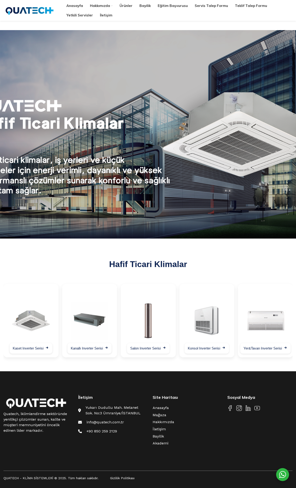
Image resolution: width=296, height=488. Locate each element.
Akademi (160, 443)
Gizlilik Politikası (122, 478)
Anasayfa (161, 408)
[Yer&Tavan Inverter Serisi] (265, 321)
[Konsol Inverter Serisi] (206, 321)
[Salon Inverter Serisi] (148, 321)
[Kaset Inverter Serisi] (31, 321)
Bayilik (158, 436)
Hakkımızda (163, 422)
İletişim (159, 429)
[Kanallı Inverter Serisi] (89, 321)
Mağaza (159, 415)
